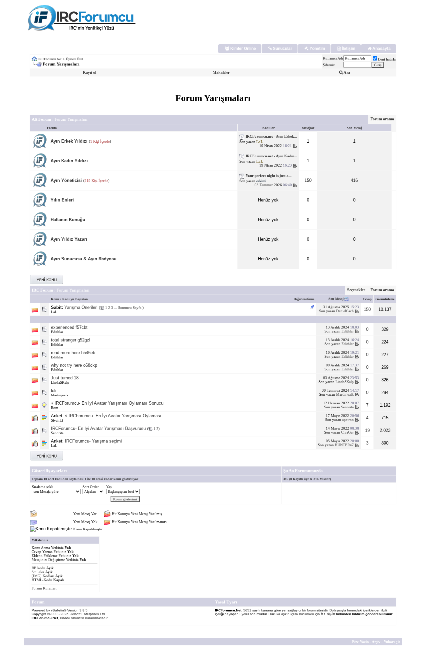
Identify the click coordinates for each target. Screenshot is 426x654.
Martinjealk (60, 395)
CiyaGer (347, 432)
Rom (54, 408)
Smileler (38, 572)
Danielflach (345, 311)
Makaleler (221, 72)
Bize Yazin (360, 642)
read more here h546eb (73, 352)
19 (367, 430)
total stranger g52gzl (70, 339)
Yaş (108, 487)
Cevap (367, 299)
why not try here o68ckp (74, 365)
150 (367, 309)
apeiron (348, 420)
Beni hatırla (387, 59)
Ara (346, 72)
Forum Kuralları (44, 588)
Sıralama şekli (42, 487)
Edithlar (57, 332)
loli (53, 390)
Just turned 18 (65, 377)
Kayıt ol (89, 72)
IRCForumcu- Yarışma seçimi (93, 441)
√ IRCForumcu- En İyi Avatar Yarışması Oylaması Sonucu (107, 403)
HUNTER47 (344, 445)
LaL (54, 312)
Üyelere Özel (74, 59)
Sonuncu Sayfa (130, 308)
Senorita (347, 407)
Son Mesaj (336, 299)
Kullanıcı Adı (333, 58)
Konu (55, 299)
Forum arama (382, 119)
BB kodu (38, 568)
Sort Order (91, 487)
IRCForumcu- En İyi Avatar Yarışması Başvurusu (98, 428)
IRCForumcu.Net (50, 59)
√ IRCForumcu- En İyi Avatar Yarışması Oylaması (113, 415)
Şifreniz (329, 65)
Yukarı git (392, 642)
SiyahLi (57, 420)
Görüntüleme (384, 299)
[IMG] (37, 576)
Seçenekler (356, 290)
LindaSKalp (60, 382)
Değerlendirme (304, 299)
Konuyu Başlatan (75, 299)
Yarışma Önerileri (81, 307)
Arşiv (376, 642)
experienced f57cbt (69, 327)
